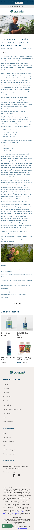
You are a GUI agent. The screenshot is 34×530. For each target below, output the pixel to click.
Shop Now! (19, 2)
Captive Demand (22, 528)
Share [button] (4, 52)
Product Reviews (8, 441)
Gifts (4, 417)
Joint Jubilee (5, 333)
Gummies (6, 401)
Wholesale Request (9, 450)
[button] (2, 11)
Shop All (6, 384)
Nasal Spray (7, 413)
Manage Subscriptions (10, 454)
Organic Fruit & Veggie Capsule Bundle (24, 359)
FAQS (5, 445)
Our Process (7, 437)
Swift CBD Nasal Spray (22, 334)
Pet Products (7, 405)
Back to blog (18, 304)
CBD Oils (6, 388)
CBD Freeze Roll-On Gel (8, 359)
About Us (6, 433)
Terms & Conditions (15, 513)
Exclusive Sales (8, 421)
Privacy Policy (18, 511)
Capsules (6, 392)
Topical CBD (7, 397)
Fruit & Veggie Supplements (12, 409)
